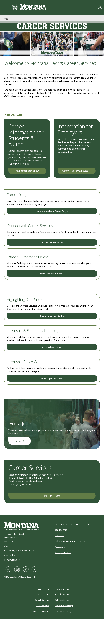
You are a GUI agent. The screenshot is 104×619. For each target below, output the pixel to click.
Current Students (42, 600)
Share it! (19, 441)
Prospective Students (40, 611)
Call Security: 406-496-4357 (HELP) (19, 550)
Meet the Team (52, 495)
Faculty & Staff (42, 605)
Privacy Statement (12, 560)
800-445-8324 (10, 541)
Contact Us (9, 546)
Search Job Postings (63, 611)
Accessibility (9, 555)
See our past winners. (52, 378)
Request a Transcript (64, 605)
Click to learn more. (52, 347)
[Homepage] (24, 7)
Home (5, 18)
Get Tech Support (62, 600)
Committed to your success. (76, 170)
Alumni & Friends (41, 594)
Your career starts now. (27, 170)
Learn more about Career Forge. (52, 211)
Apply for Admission (63, 594)
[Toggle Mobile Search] (100, 7)
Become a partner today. (52, 316)
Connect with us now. (52, 242)
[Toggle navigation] (94, 7)
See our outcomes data (52, 273)
